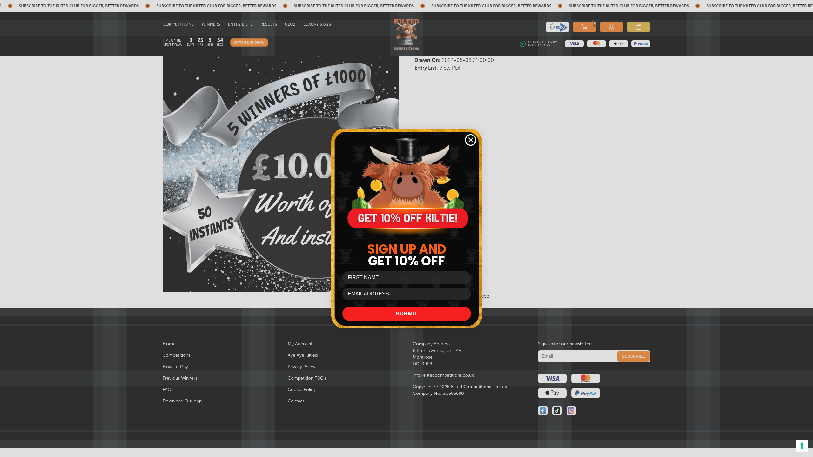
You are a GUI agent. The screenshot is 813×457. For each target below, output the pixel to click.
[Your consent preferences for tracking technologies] (802, 446)
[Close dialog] (471, 140)
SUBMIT (407, 313)
